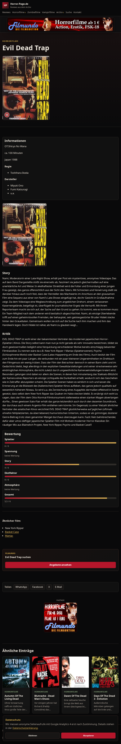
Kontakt (77, 12)
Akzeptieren (88, 736)
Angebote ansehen (60, 564)
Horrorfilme (18, 12)
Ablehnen (32, 736)
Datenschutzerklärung (25, 728)
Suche (69, 12)
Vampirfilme (48, 12)
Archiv (59, 12)
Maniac (9, 535)
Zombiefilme (33, 12)
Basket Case (12, 532)
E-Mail (58, 587)
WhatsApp (21, 587)
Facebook (37, 587)
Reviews (6, 12)
